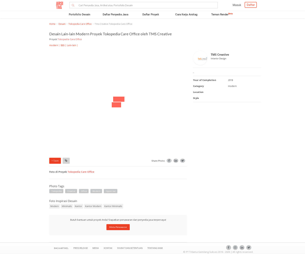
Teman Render (222, 14)
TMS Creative (220, 55)
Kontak (108, 248)
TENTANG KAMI (155, 248)
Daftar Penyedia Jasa (115, 14)
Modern (54, 206)
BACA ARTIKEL (61, 248)
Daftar (251, 5)
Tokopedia (56, 191)
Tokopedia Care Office (80, 23)
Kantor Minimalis (113, 206)
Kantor (78, 206)
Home (52, 23)
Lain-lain (71, 45)
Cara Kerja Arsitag (186, 14)
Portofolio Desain (79, 14)
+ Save (55, 160)
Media (96, 248)
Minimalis (67, 206)
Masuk (237, 5)
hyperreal (111, 191)
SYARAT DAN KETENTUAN (130, 248)
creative (71, 191)
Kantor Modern (93, 206)
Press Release (80, 248)
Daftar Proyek (150, 14)
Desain (62, 23)
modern (96, 191)
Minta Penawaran (118, 227)
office (84, 191)
